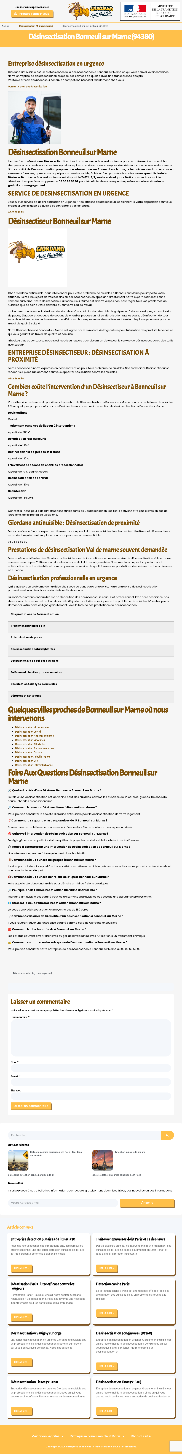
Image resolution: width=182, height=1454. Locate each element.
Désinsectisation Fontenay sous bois (34, 748)
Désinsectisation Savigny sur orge (36, 1333)
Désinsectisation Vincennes (30, 740)
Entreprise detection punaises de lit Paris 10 (43, 1239)
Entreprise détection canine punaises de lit (30, 1175)
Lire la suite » (21, 1268)
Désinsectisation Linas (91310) (118, 1382)
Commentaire (20, 1017)
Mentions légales (45, 1436)
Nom (14, 1062)
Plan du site (141, 1436)
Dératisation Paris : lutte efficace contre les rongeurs (42, 1286)
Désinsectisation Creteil (28, 731)
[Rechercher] (167, 1135)
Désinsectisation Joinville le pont (32, 756)
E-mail (15, 1076)
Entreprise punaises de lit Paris (95, 1436)
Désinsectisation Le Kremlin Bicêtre (34, 765)
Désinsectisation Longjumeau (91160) (124, 1333)
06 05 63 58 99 (16, 212)
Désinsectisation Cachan (28, 752)
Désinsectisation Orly (26, 761)
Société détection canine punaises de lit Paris (116, 1175)
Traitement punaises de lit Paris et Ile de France (130, 1239)
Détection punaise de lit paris (129, 1152)
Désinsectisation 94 (28, 26)
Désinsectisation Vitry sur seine (32, 727)
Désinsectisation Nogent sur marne (34, 736)
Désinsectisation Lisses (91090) (34, 1382)
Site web (16, 1090)
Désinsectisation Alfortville (30, 744)
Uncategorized (46, 26)
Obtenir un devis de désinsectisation (27, 86)
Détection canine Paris (113, 1284)
